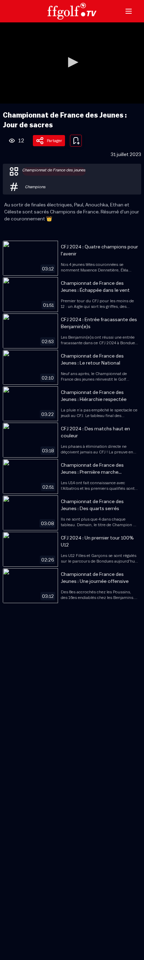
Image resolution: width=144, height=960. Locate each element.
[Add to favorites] (76, 140)
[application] (72, 63)
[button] (72, 62)
